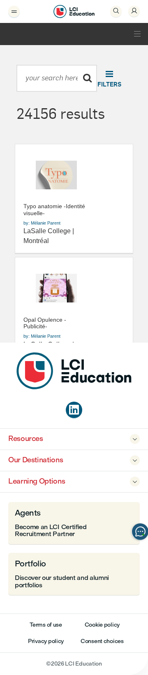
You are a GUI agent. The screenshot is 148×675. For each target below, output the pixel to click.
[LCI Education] (74, 11)
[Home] (74, 387)
